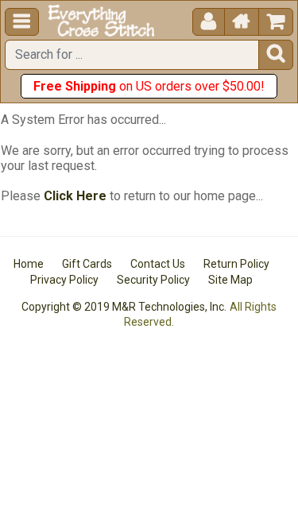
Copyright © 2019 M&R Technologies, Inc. (123, 306)
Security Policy (153, 279)
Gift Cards (87, 263)
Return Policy (236, 263)
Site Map (230, 279)
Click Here (75, 195)
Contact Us (157, 263)
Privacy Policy (64, 279)
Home (29, 263)
